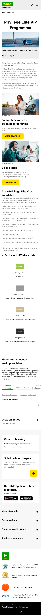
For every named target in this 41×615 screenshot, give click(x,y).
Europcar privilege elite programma (28, 395)
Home (4, 12)
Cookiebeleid (23, 607)
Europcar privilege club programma (10, 399)
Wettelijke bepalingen (9, 607)
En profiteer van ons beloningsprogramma (19, 50)
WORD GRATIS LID (12, 136)
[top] (38, 405)
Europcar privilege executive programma (10, 395)
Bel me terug (7, 56)
